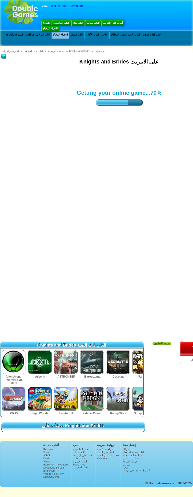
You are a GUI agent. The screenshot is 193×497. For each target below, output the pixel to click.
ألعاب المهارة (80, 461)
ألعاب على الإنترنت (113, 22)
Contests (102, 458)
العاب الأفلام (92, 34)
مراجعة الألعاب (105, 449)
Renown (48, 449)
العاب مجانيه (93, 22)
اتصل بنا (127, 464)
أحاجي (104, 34)
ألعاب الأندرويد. (81, 467)
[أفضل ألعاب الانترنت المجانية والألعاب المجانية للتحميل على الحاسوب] (21, 13)
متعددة (46, 22)
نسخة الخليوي (162, 343)
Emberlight (49, 470)
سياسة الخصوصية (132, 455)
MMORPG (79, 464)
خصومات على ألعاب (108, 455)
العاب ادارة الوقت (151, 34)
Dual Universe (51, 476)
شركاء (126, 449)
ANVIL (47, 455)
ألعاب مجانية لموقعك (134, 452)
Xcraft (46, 452)
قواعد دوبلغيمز (131, 458)
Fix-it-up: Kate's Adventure (66, 6)
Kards (46, 458)
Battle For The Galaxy (55, 464)
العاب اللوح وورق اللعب (37, 34)
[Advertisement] (87, 76)
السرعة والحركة (14, 34)
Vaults (46, 461)
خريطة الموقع (130, 461)
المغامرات (100, 51)
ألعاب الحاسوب (61, 22)
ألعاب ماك (78, 22)
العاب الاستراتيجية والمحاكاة (125, 34)
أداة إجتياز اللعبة (105, 452)
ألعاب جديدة (51, 445)
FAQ (125, 467)
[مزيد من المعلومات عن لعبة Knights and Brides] (3, 53)
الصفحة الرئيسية (56, 51)
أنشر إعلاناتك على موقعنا (136, 470)
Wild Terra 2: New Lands (53, 475)
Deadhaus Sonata (53, 467)
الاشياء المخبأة (50, 28)
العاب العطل (76, 34)
